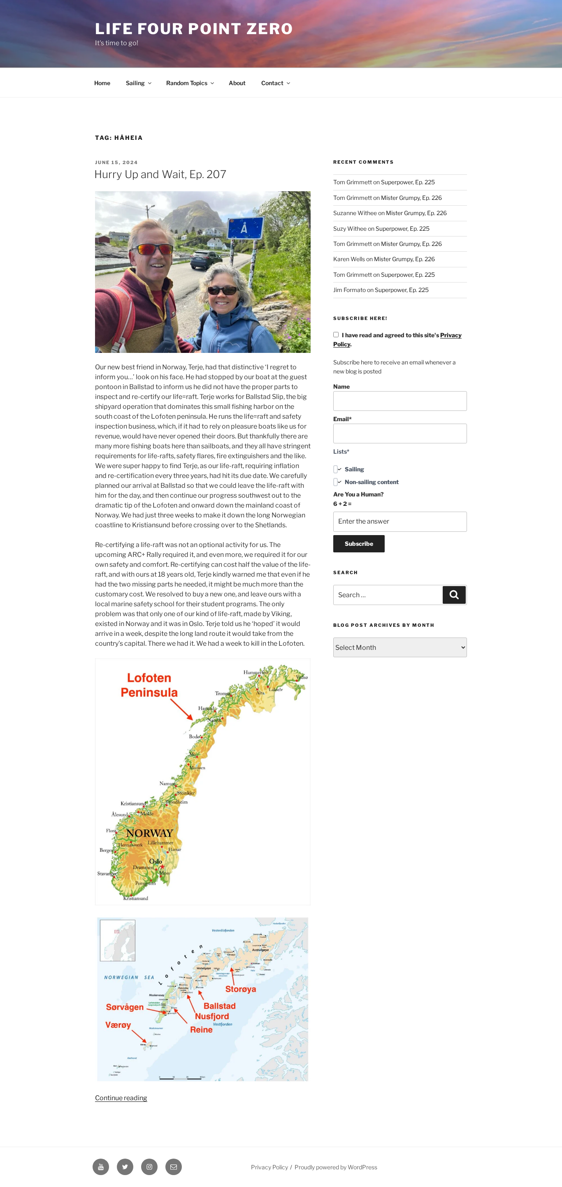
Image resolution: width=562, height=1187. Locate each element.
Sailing (135, 82)
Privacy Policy (269, 1167)
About (237, 82)
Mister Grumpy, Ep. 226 (411, 197)
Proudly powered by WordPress (336, 1167)
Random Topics (186, 82)
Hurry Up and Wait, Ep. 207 (160, 174)
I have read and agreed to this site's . (397, 340)
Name (341, 386)
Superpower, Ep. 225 (408, 182)
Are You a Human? (358, 499)
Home (102, 82)
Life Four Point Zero (194, 29)
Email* (342, 418)
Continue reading (121, 1098)
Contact (272, 82)
